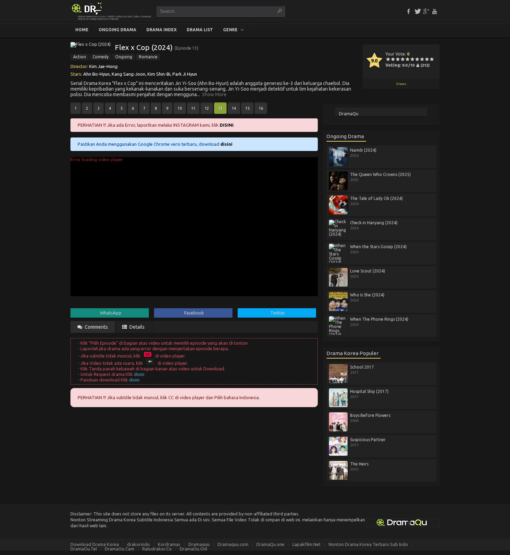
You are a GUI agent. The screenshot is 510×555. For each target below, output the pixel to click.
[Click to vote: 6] (412, 59)
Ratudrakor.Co (157, 548)
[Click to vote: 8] (421, 59)
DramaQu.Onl (193, 548)
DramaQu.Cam (119, 548)
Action (79, 56)
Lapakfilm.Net (306, 544)
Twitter (277, 312)
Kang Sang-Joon (128, 74)
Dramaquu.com (233, 544)
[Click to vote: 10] (431, 59)
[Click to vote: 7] (417, 59)
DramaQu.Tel (83, 548)
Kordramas (169, 544)
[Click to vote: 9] (426, 59)
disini (139, 374)
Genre (230, 29)
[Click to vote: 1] (387, 59)
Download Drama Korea (94, 544)
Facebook (194, 312)
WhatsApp (110, 312)
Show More (214, 94)
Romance (148, 56)
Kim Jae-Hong (103, 66)
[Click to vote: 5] (407, 59)
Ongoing (123, 56)
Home (81, 29)
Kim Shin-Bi (158, 74)
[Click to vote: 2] (392, 59)
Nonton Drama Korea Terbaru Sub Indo (368, 544)
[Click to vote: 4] (402, 59)
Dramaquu (199, 544)
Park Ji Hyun (184, 74)
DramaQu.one (270, 544)
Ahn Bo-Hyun (96, 74)
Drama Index (161, 29)
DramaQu (348, 113)
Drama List (200, 29)
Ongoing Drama (117, 29)
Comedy (101, 56)
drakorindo (138, 544)
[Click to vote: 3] (397, 59)
